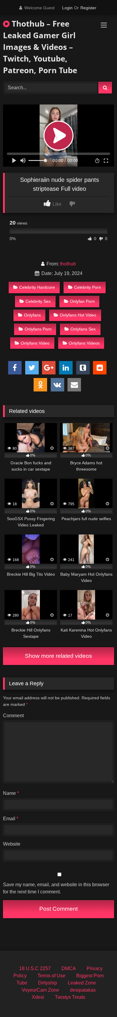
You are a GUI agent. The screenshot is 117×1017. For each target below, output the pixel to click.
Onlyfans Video (35, 343)
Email (10, 818)
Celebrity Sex (38, 301)
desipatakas (83, 990)
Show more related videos (58, 656)
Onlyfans (32, 315)
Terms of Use (51, 975)
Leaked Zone (82, 982)
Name (11, 793)
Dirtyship (47, 982)
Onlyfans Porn (38, 329)
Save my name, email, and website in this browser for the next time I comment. (56, 888)
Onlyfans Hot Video (78, 315)
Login (67, 7)
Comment (13, 715)
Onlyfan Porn (82, 301)
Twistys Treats (70, 997)
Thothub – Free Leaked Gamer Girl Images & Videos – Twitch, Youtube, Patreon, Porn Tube (40, 47)
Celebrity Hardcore (37, 287)
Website (11, 844)
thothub (68, 263)
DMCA (69, 968)
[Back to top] (98, 999)
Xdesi (38, 997)
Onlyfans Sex (83, 329)
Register (88, 7)
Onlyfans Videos (84, 343)
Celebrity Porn (87, 287)
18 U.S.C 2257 (35, 968)
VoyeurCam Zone (40, 990)
